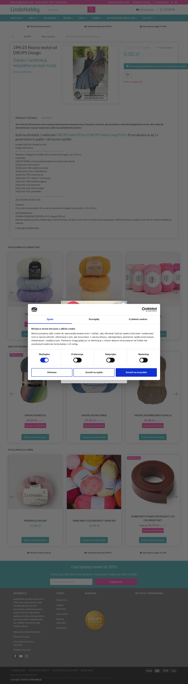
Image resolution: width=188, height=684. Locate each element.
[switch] (77, 360)
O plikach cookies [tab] (138, 319)
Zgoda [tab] (50, 319)
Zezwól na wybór (94, 372)
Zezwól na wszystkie (136, 372)
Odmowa (51, 372)
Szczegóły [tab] (94, 319)
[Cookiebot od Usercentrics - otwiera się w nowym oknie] (144, 309)
